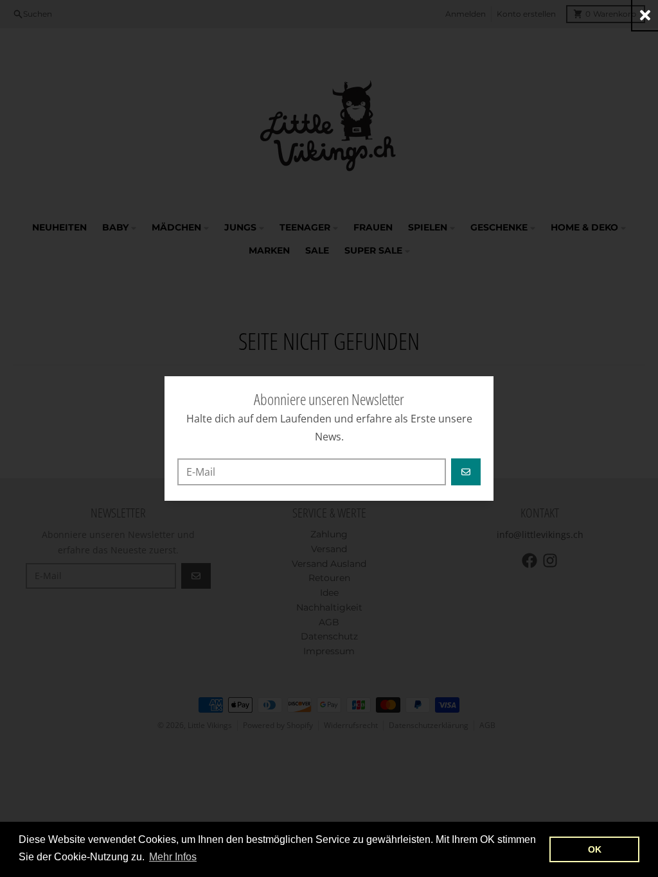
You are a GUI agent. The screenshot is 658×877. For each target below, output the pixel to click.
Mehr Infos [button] (173, 856)
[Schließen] (645, 15)
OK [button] (594, 849)
